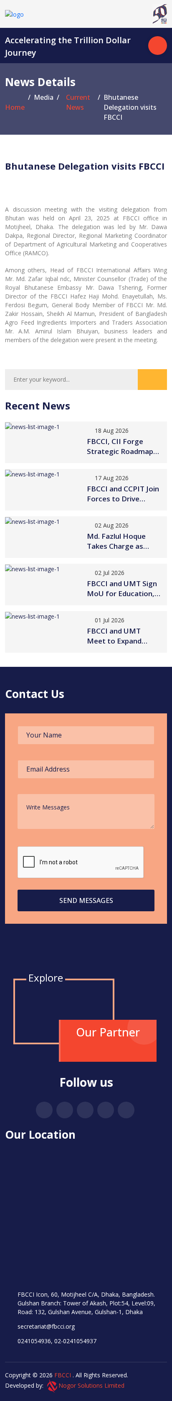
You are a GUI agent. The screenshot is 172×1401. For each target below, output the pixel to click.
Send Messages (86, 900)
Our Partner (108, 1032)
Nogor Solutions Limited (91, 1385)
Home (15, 107)
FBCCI (62, 1375)
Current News (78, 102)
